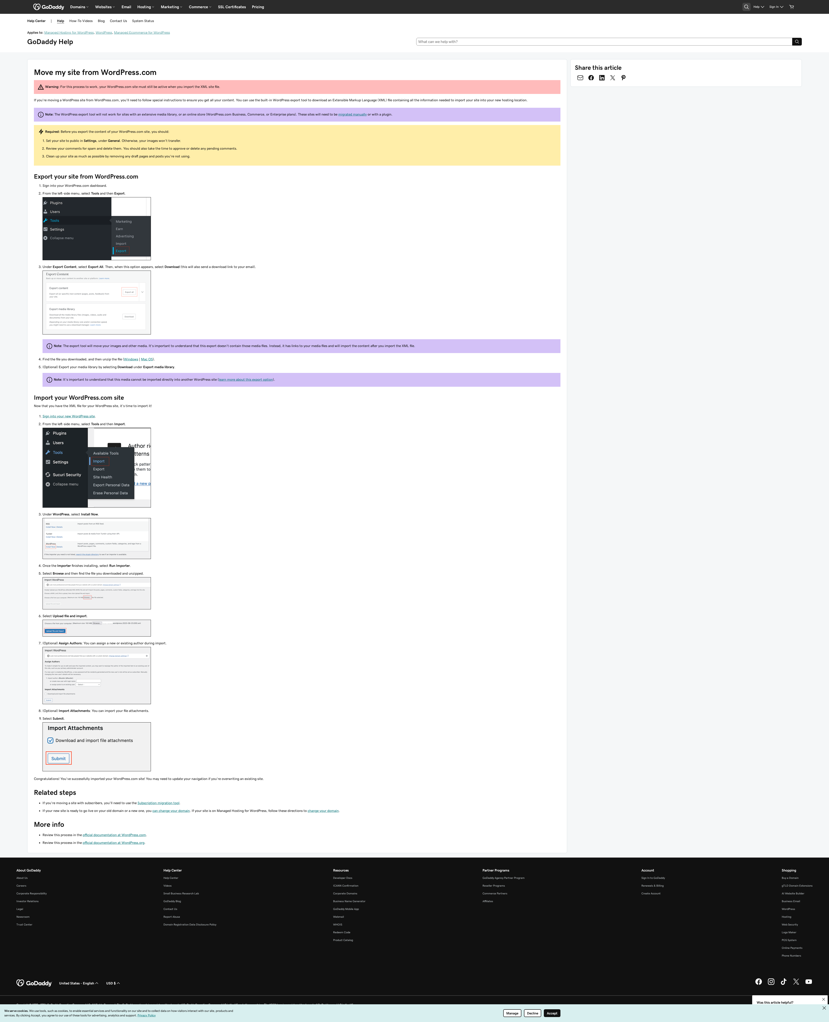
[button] (823, 999)
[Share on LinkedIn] (601, 77)
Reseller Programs (494, 885)
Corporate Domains (345, 893)
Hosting (786, 916)
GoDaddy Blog (172, 901)
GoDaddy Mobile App (346, 909)
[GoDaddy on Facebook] (759, 984)
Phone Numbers (791, 955)
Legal (19, 909)
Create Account (651, 893)
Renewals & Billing (652, 885)
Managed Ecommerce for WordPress (142, 32)
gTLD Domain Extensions (797, 885)
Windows (131, 359)
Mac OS (147, 359)
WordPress (104, 32)
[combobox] (604, 42)
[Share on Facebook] (591, 77)
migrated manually (352, 114)
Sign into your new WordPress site (69, 416)
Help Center (170, 877)
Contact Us (118, 20)
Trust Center (24, 924)
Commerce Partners (495, 893)
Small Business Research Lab (181, 893)
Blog (101, 20)
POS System (789, 940)
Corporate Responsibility (31, 893)
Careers (21, 885)
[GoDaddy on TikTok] (784, 984)
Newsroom (23, 916)
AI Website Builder (793, 893)
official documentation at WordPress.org (113, 842)
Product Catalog (343, 940)
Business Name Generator (349, 901)
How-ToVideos (81, 20)
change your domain (323, 810)
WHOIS (337, 924)
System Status (143, 20)
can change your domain (171, 810)
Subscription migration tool (158, 803)
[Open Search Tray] (746, 7)
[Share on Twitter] (612, 77)
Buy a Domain (790, 877)
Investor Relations (27, 901)
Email (126, 7)
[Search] (797, 42)
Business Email (791, 901)
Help (60, 20)
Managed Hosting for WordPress (69, 32)
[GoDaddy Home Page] (34, 983)
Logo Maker (789, 932)
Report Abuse (171, 916)
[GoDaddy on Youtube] (809, 984)
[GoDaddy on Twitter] (796, 984)
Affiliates (488, 901)
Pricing (258, 7)
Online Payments (792, 947)
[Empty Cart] (792, 7)
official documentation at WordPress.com (114, 835)
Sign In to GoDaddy (653, 877)
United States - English (76, 983)
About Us (22, 877)
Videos (167, 885)
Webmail (338, 916)
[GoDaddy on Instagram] (771, 984)
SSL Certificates (232, 7)
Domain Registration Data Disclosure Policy (189, 924)
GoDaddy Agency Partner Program (504, 877)
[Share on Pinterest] (623, 77)
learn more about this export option (246, 379)
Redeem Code (341, 932)
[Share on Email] (580, 77)
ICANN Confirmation (345, 885)
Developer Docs (342, 877)
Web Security (790, 924)
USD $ (111, 983)
